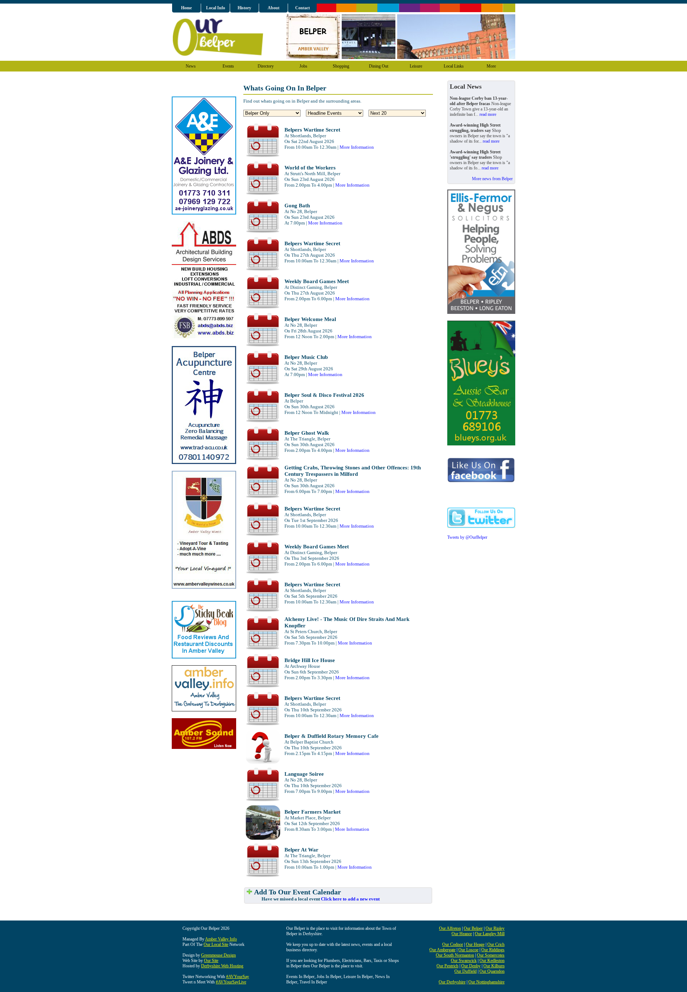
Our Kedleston (492, 960)
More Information (357, 147)
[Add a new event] (249, 892)
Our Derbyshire (452, 981)
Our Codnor (452, 944)
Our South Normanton (455, 955)
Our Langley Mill (490, 933)
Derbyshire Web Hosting (222, 965)
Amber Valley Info (221, 939)
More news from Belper (492, 178)
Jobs (303, 66)
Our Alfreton (450, 928)
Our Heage (475, 944)
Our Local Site (216, 944)
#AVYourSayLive (231, 981)
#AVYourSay (237, 976)
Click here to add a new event (350, 899)
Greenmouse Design (218, 955)
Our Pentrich (447, 965)
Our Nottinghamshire (486, 981)
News (191, 66)
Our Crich (496, 944)
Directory (266, 66)
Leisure (416, 66)
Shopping (341, 66)
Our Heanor (462, 933)
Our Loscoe (468, 949)
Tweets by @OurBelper (467, 537)
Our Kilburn (494, 965)
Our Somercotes (491, 955)
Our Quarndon (492, 971)
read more (487, 114)
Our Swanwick (464, 960)
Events (228, 66)
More (491, 66)
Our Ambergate (442, 949)
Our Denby (471, 965)
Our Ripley (495, 928)
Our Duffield (465, 971)
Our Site (211, 960)
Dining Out (378, 66)
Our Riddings (493, 949)
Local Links (454, 66)
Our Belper (473, 928)
